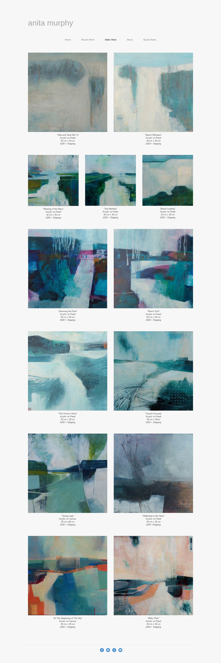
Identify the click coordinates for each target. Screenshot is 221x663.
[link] (67, 39)
